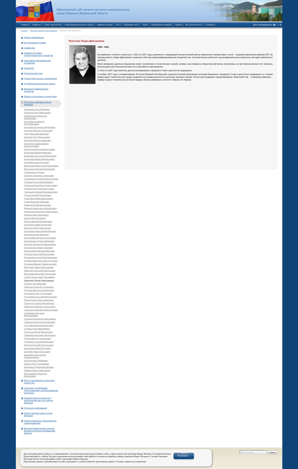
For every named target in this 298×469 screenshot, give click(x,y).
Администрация (105, 25)
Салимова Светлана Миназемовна (34, 314)
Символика (29, 48)
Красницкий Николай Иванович (39, 251)
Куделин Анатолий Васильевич (39, 254)
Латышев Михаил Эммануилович (40, 264)
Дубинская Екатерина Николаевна (41, 212)
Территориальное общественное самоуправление (40, 422)
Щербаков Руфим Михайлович (39, 367)
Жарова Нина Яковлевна (36, 215)
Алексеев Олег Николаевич (37, 113)
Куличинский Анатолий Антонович (41, 261)
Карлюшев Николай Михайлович (40, 231)
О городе (209, 25)
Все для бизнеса (193, 25)
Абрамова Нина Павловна (37, 109)
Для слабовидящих (262, 25)
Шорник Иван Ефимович (36, 361)
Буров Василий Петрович (36, 162)
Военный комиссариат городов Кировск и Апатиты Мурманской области (39, 431)
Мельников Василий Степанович (40, 274)
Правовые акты (131, 25)
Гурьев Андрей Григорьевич (37, 195)
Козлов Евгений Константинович (40, 238)
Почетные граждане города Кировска (43, 31)
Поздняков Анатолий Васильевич (40, 297)
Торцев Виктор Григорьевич (37, 338)
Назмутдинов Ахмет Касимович (39, 277)
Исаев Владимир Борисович (38, 225)
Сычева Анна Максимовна (37, 329)
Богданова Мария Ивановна (38, 153)
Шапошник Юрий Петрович (37, 348)
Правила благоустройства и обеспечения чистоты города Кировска (38, 400)
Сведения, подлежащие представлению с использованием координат (41, 390)
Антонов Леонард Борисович (38, 130)
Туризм (178, 25)
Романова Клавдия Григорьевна (39, 307)
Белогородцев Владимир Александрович (36, 145)
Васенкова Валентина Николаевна (41, 166)
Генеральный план (33, 73)
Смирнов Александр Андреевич (39, 322)
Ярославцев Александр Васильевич (35, 375)
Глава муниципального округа (78, 25)
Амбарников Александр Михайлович (35, 117)
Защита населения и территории (40, 96)
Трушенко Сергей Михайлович (39, 342)
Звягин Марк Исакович (35, 218)
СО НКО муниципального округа (39, 84)
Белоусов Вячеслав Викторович (39, 149)
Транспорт (29, 68)
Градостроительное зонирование (40, 78)
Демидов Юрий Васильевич (37, 205)
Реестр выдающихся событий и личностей (39, 381)
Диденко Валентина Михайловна (40, 208)
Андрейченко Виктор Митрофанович (34, 123)
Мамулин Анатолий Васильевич (39, 271)
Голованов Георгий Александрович (41, 179)
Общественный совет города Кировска (38, 414)
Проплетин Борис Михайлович (39, 303)
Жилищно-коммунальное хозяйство (36, 90)
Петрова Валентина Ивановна (39, 290)
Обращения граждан (161, 25)
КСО (118, 25)
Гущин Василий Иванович (36, 202)
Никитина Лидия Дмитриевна (39, 280)
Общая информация (34, 37)
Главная (25, 25)
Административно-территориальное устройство (38, 54)
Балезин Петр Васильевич (37, 137)
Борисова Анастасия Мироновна (40, 156)
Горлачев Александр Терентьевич (40, 185)
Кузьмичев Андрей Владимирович (40, 257)
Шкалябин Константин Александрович (35, 356)
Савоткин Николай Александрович (41, 310)
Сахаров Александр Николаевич (40, 319)
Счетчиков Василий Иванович (38, 325)
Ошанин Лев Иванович (35, 284)
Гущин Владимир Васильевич (38, 198)
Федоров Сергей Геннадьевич (38, 345)
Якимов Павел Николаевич (37, 370)
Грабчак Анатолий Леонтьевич (39, 189)
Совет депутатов (52, 25)
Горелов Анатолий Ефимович (38, 182)
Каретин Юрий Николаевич (37, 228)
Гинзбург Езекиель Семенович (39, 175)
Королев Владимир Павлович (38, 248)
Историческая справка (35, 43)
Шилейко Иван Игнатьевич (37, 352)
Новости (36, 25)
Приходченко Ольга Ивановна (38, 300)
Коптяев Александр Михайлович (40, 244)
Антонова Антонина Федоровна (39, 127)
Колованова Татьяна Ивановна (39, 241)
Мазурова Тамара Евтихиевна (39, 267)
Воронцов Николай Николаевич (39, 169)
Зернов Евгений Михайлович (38, 221)
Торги (145, 25)
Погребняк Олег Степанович (38, 293)
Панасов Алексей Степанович (39, 287)
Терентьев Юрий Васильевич (38, 332)
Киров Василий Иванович (36, 234)
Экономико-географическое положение (37, 61)
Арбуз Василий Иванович (36, 134)
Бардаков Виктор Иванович (37, 140)
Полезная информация (35, 408)
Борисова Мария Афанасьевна (39, 159)
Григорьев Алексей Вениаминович (41, 192)
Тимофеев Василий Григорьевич (40, 335)
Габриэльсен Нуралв (34, 172)
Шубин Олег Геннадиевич (36, 364)
